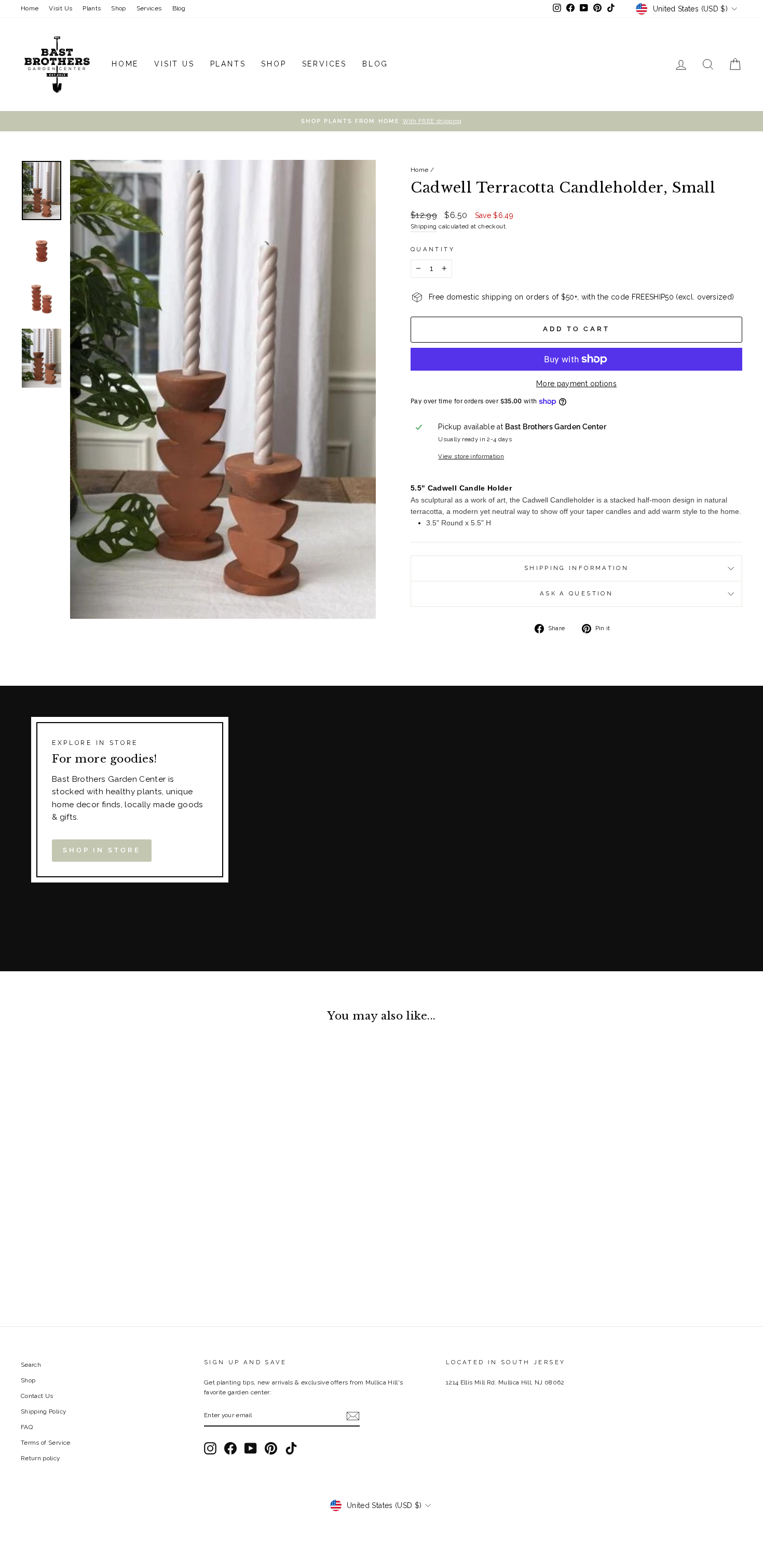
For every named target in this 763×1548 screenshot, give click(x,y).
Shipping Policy (43, 1411)
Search (31, 1364)
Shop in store (102, 850)
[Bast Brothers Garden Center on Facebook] (230, 1448)
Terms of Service (46, 1442)
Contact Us (37, 1396)
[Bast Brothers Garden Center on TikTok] (291, 1448)
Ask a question (576, 593)
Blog (178, 8)
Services (149, 8)
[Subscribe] (353, 1415)
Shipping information (576, 568)
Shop (118, 8)
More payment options (576, 383)
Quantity (433, 249)
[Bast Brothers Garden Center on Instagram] (210, 1448)
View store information (471, 456)
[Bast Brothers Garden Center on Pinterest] (271, 1448)
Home (29, 8)
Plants (92, 8)
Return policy (40, 1458)
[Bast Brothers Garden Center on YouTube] (250, 1448)
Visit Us (60, 8)
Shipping (424, 226)
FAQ (27, 1427)
